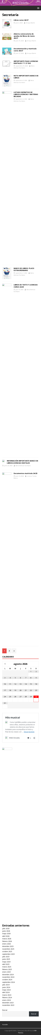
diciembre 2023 (8, 1003)
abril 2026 (5, 936)
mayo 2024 (6, 990)
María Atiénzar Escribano (23, 465)
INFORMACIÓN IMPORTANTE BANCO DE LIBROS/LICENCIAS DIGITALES (22, 462)
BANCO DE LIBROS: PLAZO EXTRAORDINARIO (24, 269)
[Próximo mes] (36, 664)
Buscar (4, 1010)
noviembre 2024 (8, 977)
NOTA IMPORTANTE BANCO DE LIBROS (26, 77)
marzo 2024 (6, 995)
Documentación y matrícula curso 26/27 (25, 50)
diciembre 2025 (8, 946)
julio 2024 (5, 985)
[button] (37, 8)
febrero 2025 (7, 969)
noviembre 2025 (8, 949)
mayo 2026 (6, 933)
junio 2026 (6, 931)
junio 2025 (6, 959)
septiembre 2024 (8, 982)
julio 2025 (5, 956)
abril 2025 (5, 964)
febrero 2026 (7, 941)
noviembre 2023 (8, 1005)
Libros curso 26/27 (21, 20)
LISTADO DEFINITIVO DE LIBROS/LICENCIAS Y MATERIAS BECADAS (26, 94)
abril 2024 (5, 992)
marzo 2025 (6, 967)
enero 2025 (6, 972)
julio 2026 (5, 928)
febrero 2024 (7, 997)
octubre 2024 (7, 979)
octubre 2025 (7, 951)
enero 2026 (6, 944)
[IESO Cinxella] (20, 4)
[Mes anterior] (5, 664)
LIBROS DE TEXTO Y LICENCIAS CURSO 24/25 (26, 286)
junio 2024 (6, 987)
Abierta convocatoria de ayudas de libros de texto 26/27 (24, 36)
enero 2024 (6, 1000)
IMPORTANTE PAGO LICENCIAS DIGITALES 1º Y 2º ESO (26, 62)
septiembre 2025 (8, 954)
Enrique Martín (30, 23)
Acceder (5, 1024)
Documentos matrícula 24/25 (25, 473)
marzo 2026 (6, 939)
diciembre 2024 (8, 974)
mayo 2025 (6, 962)
